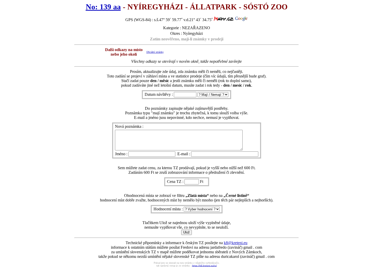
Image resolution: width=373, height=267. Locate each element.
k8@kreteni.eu (235, 243)
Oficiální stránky (155, 52)
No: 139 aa (103, 7)
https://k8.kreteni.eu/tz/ (204, 265)
